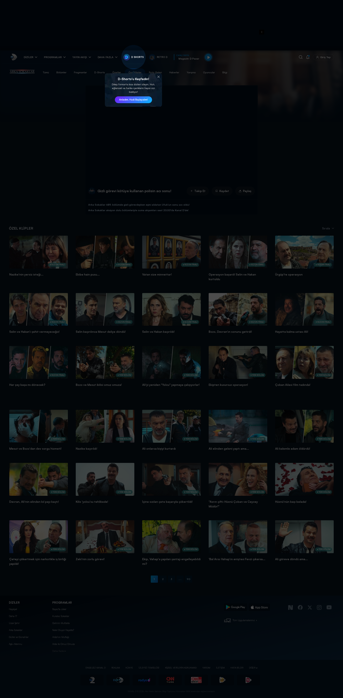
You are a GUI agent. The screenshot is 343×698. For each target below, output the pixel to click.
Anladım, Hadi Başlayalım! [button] (133, 99)
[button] (158, 77)
